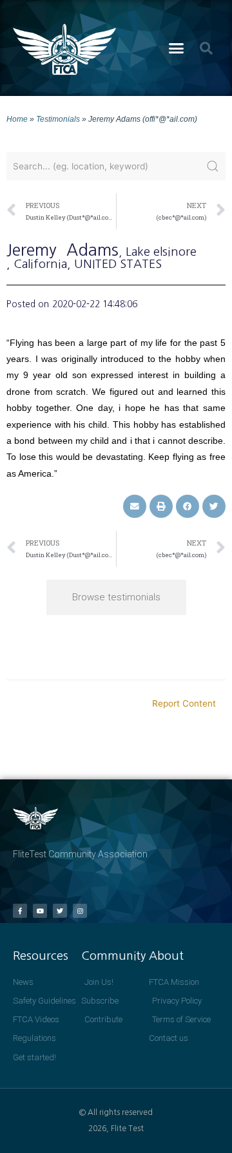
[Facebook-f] (20, 911)
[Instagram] (80, 911)
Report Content (184, 703)
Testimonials (58, 119)
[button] (176, 48)
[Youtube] (40, 911)
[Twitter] (60, 911)
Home (17, 119)
